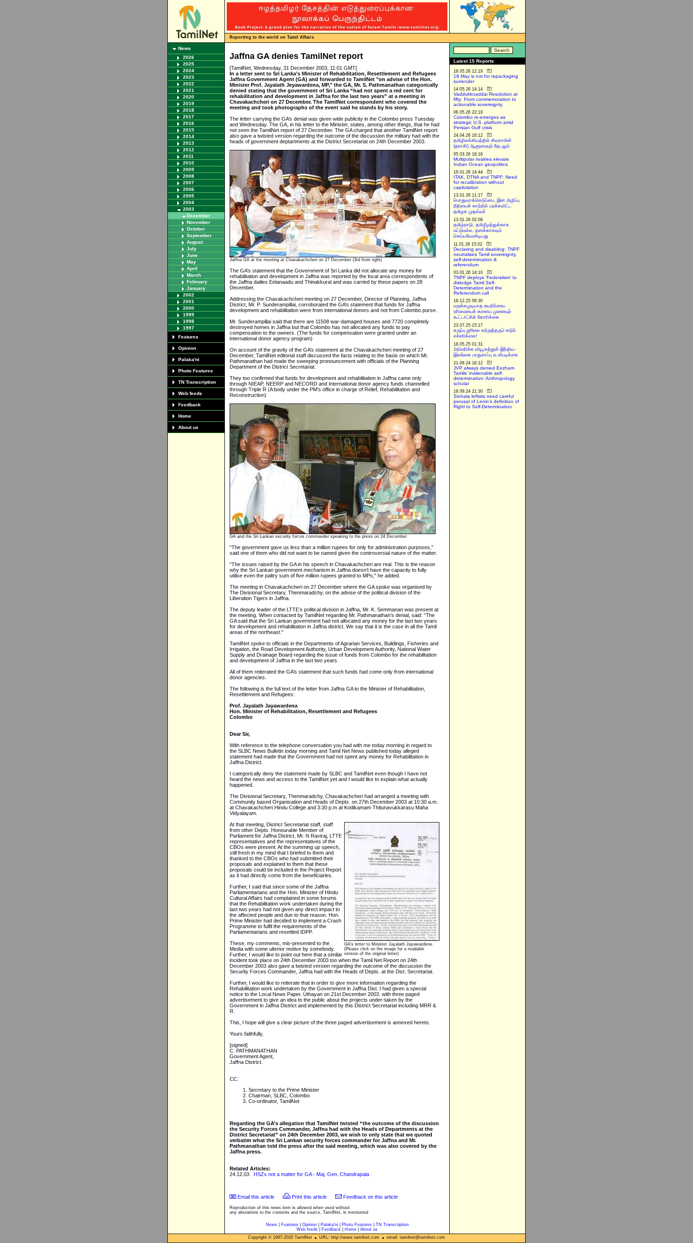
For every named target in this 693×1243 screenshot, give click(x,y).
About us (188, 427)
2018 (188, 110)
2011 (188, 156)
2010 (188, 162)
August (195, 242)
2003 (188, 209)
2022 (188, 83)
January (196, 288)
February (197, 281)
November (198, 222)
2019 (188, 103)
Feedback (189, 404)
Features (188, 336)
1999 (188, 314)
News (184, 48)
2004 (188, 202)
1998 (188, 321)
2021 (188, 90)
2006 (188, 189)
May (191, 261)
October (196, 228)
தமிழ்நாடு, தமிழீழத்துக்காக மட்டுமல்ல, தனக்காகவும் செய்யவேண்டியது (481, 230)
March (194, 275)
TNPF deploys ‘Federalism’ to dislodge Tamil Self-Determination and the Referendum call (485, 285)
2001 (188, 301)
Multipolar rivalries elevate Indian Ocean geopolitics (481, 161)
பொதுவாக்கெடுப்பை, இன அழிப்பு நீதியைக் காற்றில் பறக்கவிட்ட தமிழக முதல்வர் (487, 206)
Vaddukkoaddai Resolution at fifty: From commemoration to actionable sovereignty (486, 99)
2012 (188, 149)
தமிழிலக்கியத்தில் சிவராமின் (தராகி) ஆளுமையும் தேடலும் (483, 143)
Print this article (309, 1197)
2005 (188, 195)
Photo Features (195, 370)
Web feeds (190, 393)
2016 (188, 123)
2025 (188, 63)
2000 (188, 308)
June (192, 255)
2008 (188, 176)
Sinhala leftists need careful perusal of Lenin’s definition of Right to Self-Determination (486, 401)
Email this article (256, 1197)
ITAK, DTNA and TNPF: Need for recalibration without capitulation (485, 182)
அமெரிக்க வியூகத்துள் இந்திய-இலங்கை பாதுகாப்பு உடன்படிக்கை (486, 351)
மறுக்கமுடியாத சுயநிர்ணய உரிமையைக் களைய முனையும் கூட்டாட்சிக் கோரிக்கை (482, 311)
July (192, 248)
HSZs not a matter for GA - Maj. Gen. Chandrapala (311, 1174)
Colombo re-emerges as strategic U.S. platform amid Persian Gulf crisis (483, 122)
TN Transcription (197, 382)
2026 (188, 57)
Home (184, 416)
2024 (188, 70)
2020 (188, 96)
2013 (188, 143)
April (192, 268)
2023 (188, 77)
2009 (188, 169)
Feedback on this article (370, 1197)
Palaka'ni (188, 359)
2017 (188, 116)
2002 (188, 294)
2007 (188, 182)
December (198, 215)
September (199, 235)
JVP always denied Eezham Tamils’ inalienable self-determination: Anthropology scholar (484, 375)
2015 (188, 129)
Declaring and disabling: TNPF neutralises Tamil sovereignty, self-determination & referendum (487, 257)
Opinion (187, 348)
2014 (188, 136)
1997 (188, 327)
